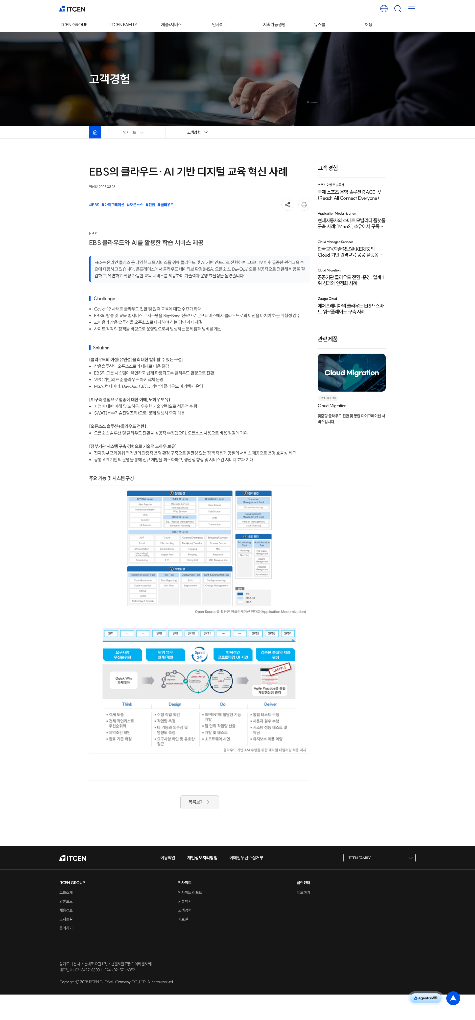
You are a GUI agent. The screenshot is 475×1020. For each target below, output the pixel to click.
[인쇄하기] (304, 205)
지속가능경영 (274, 24)
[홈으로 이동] (95, 132)
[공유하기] (287, 205)
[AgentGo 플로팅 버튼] (426, 998)
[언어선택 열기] (384, 9)
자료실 (183, 919)
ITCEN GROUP (73, 24)
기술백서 (184, 901)
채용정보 (65, 910)
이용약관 (167, 858)
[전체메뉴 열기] (412, 9)
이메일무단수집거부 (246, 858)
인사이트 (219, 24)
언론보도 (65, 901)
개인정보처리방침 (202, 858)
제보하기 (303, 892)
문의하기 (65, 928)
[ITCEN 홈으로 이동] (72, 9)
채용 (368, 24)
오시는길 (65, 919)
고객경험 (184, 910)
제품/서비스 (171, 24)
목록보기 (196, 802)
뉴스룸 (319, 24)
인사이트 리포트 (190, 892)
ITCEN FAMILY (123, 24)
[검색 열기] (398, 9)
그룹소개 (65, 892)
